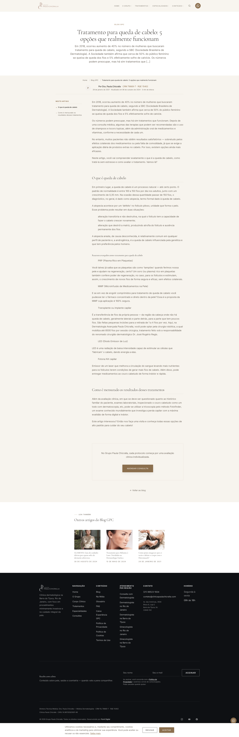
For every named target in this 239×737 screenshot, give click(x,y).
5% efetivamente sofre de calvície (143, 114)
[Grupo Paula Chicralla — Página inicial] (48, 5)
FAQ (98, 606)
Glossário (100, 601)
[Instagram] (182, 719)
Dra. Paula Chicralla (111, 86)
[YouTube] (189, 719)
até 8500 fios (108, 330)
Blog (98, 592)
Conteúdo (177, 6)
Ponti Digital (105, 719)
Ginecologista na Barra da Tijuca (126, 643)
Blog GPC (94, 80)
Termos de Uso (103, 640)
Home (117, 6)
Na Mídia (100, 596)
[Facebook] (197, 719)
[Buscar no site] (189, 5)
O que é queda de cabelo (67, 107)
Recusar (150, 730)
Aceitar (166, 730)
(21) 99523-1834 (151, 592)
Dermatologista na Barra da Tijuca (127, 618)
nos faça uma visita (134, 421)
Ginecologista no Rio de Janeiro (126, 630)
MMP (94, 301)
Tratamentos (141, 6)
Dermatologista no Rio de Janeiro (127, 606)
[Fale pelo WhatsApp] (198, 5)
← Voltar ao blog (138, 490)
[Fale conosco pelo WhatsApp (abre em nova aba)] (234, 721)
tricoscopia (149, 406)
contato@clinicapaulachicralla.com (159, 596)
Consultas (77, 616)
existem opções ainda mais (166, 147)
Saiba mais (95, 733)
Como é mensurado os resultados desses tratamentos (70, 114)
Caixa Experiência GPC (101, 615)
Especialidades (160, 6)
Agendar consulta (138, 469)
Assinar (191, 673)
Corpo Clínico (79, 601)
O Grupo (126, 6)
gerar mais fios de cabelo (145, 370)
